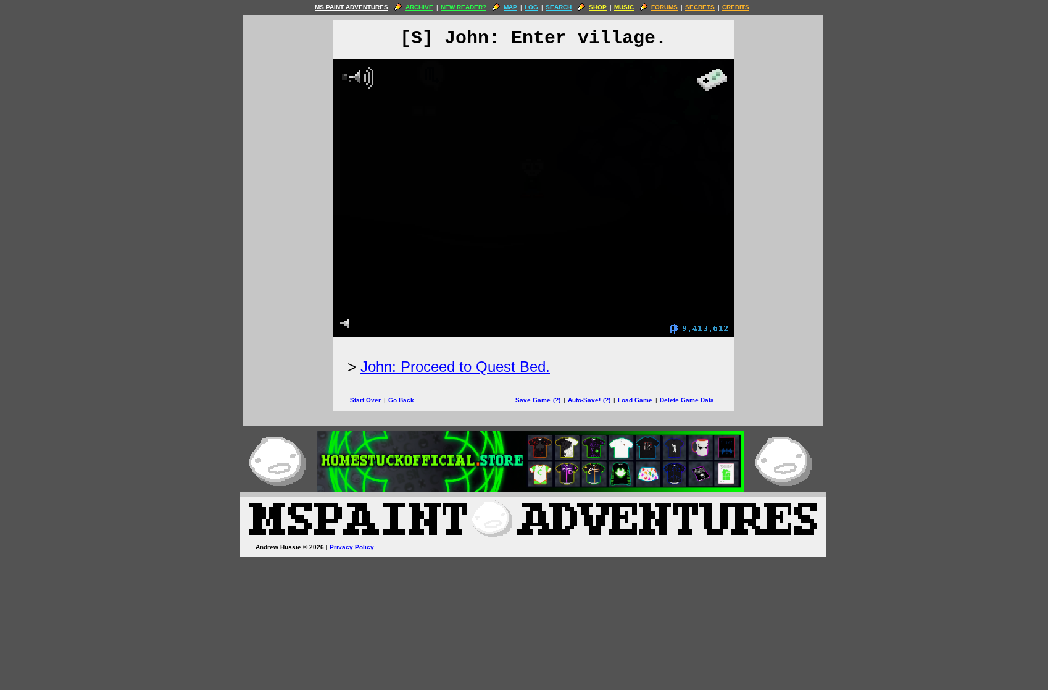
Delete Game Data (687, 400)
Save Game (533, 400)
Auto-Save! (584, 400)
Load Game (635, 400)
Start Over (365, 400)
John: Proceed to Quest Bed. (455, 366)
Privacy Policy (352, 547)
